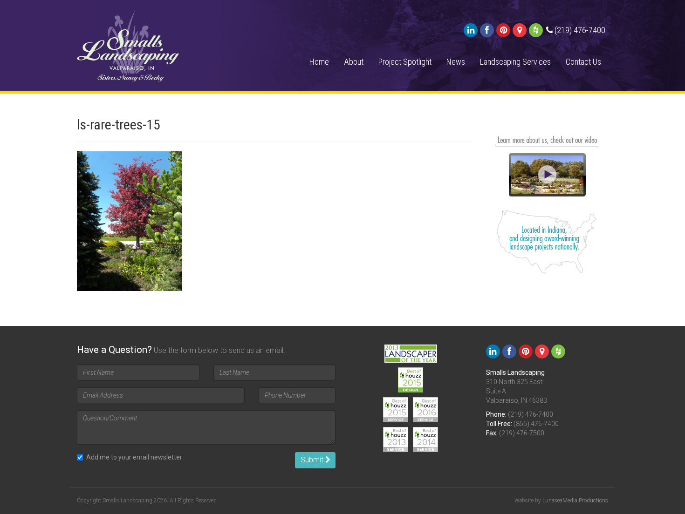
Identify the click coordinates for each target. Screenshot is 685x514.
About (353, 62)
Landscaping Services (515, 62)
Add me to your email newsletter (134, 457)
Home (319, 62)
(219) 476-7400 (530, 414)
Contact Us (583, 62)
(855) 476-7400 (536, 423)
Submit (313, 459)
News (455, 62)
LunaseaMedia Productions (575, 500)
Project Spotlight (405, 62)
